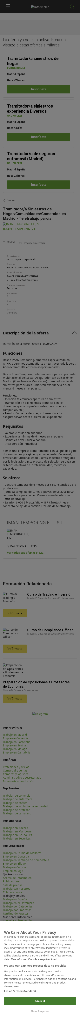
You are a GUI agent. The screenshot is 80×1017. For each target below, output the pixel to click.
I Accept (40, 1001)
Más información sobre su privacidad (34, 959)
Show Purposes (40, 1011)
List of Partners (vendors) (20, 991)
